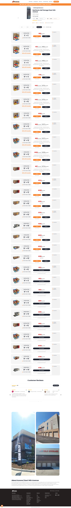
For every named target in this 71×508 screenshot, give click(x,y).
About (37, 498)
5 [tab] (33, 401)
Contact (38, 502)
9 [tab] (38, 401)
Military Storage (28, 500)
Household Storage (29, 499)
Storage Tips (38, 499)
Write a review (56, 385)
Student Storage (28, 503)
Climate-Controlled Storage (30, 497)
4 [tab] (32, 401)
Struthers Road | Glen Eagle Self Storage (16, 499)
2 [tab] (30, 401)
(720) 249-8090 (35, 16)
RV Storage (28, 502)
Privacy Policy (38, 507)
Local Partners (38, 497)
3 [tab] (31, 401)
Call (34, 22)
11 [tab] (40, 401)
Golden (46, 497)
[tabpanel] (19, 395)
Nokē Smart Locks (39, 500)
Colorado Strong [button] (45, 1)
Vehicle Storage (28, 504)
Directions (42, 22)
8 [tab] (37, 401)
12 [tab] (41, 401)
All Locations (56, 1)
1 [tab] (29, 401)
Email (37, 22)
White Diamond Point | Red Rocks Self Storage (17, 497)
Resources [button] (40, 1)
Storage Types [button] (36, 1)
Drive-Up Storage (28, 498)
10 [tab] (39, 401)
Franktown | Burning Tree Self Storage (16, 498)
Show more (13, 399)
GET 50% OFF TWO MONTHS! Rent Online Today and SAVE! (35, 4)
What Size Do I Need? (49, 22)
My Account (50, 1)
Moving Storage (28, 501)
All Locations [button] (31, 1)
